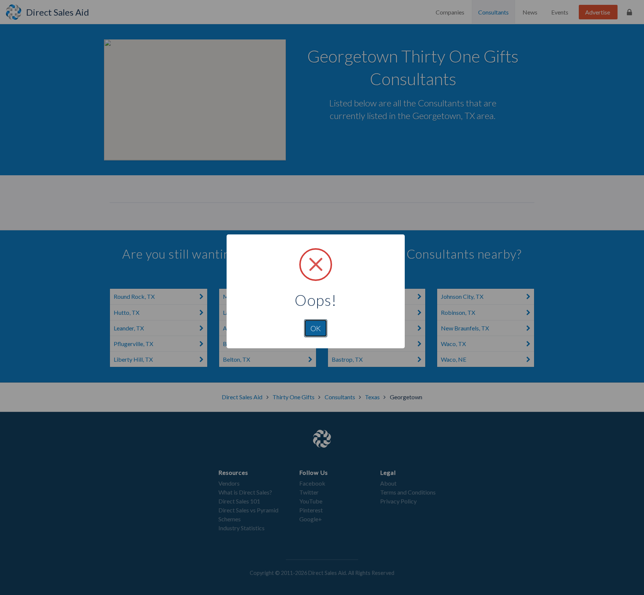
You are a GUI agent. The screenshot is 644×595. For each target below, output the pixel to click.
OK (315, 328)
